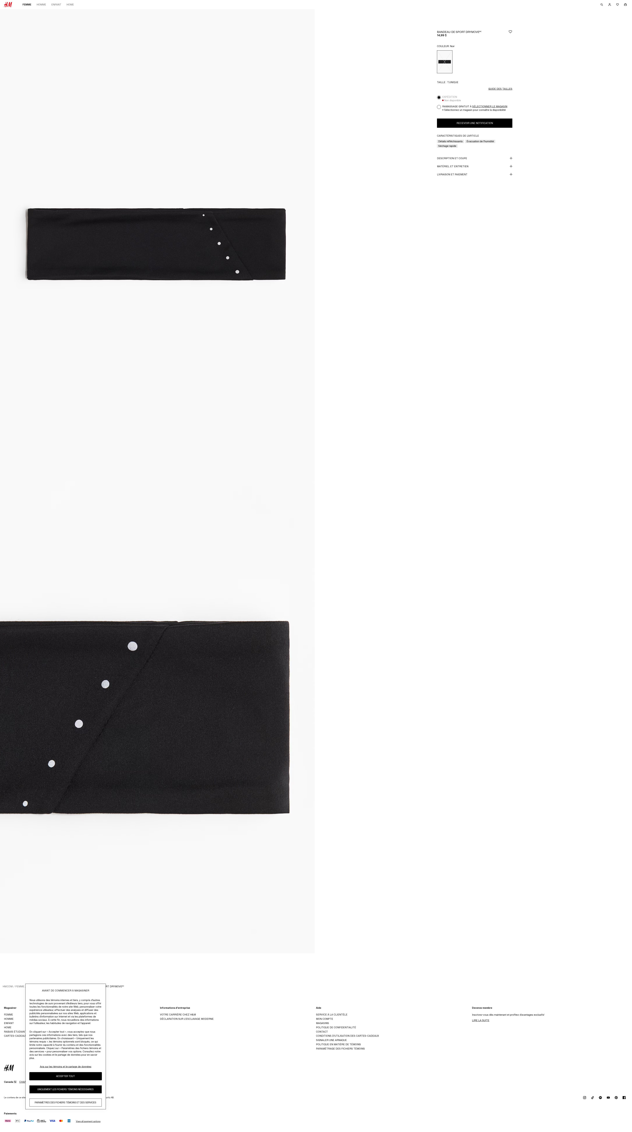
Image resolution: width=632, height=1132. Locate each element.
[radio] (444, 61)
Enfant (56, 4)
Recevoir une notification (475, 123)
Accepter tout (65, 1076)
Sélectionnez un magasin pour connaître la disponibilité (475, 109)
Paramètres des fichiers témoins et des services (65, 1102)
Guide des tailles (500, 88)
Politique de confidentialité (336, 1027)
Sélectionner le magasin (489, 106)
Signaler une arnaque (331, 1040)
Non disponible (452, 100)
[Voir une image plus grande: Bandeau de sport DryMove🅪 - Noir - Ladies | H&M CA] (157, 245)
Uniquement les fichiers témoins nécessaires (65, 1089)
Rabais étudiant (15, 1031)
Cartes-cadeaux (15, 1035)
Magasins (322, 1023)
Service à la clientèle (331, 1014)
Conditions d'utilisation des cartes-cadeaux (347, 1035)
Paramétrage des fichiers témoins (340, 1048)
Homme (41, 4)
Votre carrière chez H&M (178, 1014)
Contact (322, 1031)
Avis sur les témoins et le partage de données (65, 1066)
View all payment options (88, 1121)
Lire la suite (480, 1020)
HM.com (8, 986)
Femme (27, 4)
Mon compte (324, 1018)
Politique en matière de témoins (338, 1044)
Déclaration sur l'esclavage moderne (187, 1018)
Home (70, 4)
